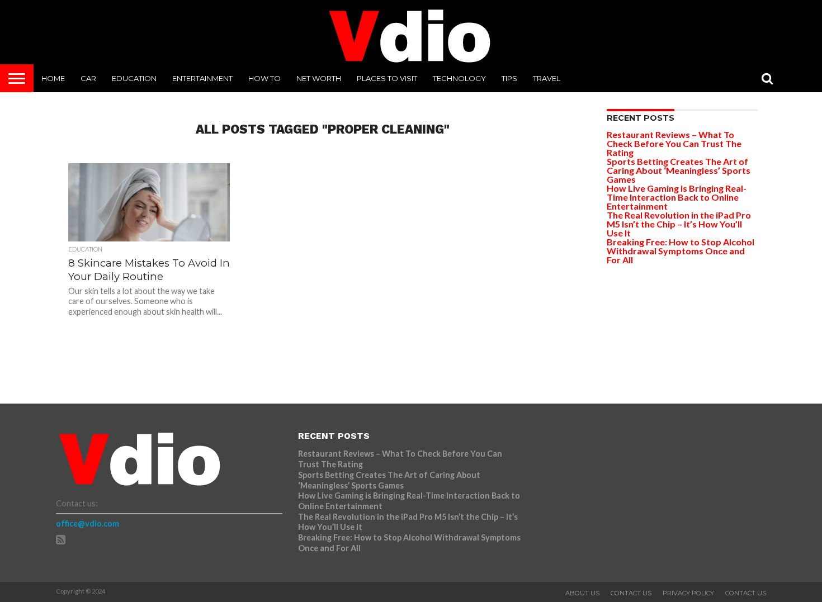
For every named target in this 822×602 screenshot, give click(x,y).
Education (134, 78)
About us (582, 593)
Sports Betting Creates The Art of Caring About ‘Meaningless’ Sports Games (678, 170)
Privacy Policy (688, 593)
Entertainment (202, 78)
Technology (459, 78)
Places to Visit (387, 78)
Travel (546, 78)
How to (264, 78)
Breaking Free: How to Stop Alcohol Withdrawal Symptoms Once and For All (680, 250)
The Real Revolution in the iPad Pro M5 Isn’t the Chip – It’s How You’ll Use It (679, 224)
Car (88, 78)
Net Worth (318, 78)
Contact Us (631, 593)
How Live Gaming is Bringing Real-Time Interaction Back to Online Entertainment (677, 197)
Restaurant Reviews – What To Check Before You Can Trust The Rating (674, 143)
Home (53, 78)
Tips (509, 78)
